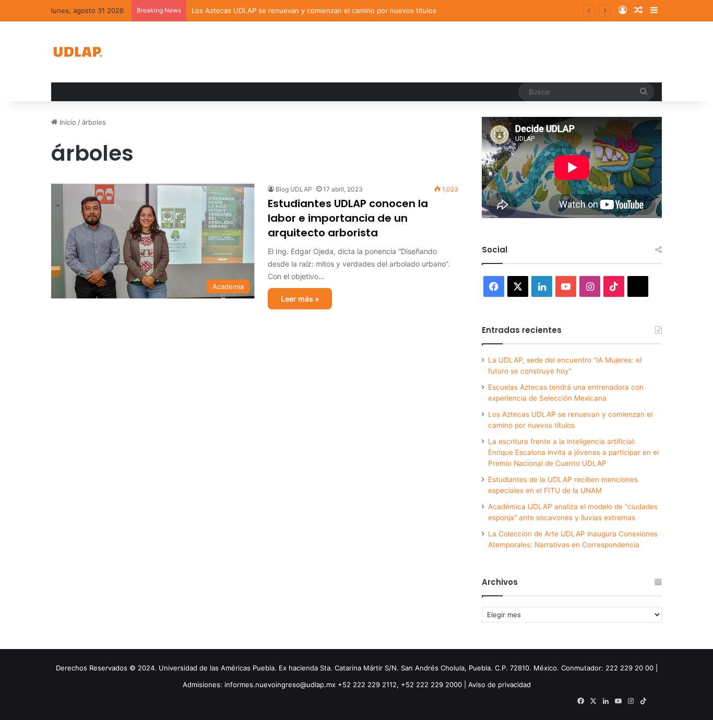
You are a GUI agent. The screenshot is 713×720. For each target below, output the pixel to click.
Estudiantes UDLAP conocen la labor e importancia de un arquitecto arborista (348, 218)
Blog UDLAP (294, 189)
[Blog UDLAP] (77, 52)
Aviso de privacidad (499, 684)
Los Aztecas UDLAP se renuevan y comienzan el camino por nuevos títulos (314, 10)
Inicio (66, 122)
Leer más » (300, 298)
